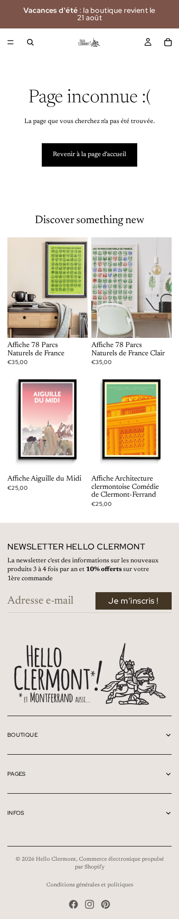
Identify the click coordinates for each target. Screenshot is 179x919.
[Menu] (10, 42)
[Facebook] (73, 904)
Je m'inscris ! (133, 600)
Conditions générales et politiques (89, 885)
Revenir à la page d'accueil (89, 154)
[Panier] (168, 42)
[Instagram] (89, 904)
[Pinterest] (105, 904)
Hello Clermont (56, 859)
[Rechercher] (30, 42)
